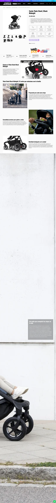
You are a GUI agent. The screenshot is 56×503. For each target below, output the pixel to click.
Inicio (24, 3)
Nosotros (35, 3)
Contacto (42, 3)
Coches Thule (8, 7)
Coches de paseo (14, 7)
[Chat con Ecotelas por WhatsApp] (54, 501)
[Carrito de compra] (47, 4)
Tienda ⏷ (29, 3)
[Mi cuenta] (52, 4)
